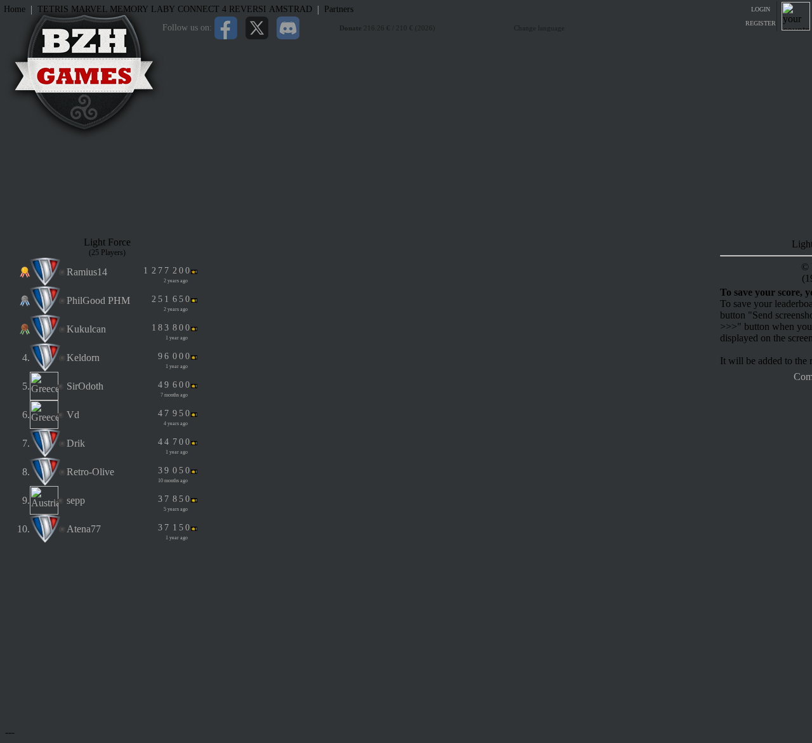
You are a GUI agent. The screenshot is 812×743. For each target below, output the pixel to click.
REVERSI (247, 9)
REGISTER (760, 23)
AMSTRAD (290, 9)
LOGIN (760, 9)
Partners (338, 9)
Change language (539, 28)
